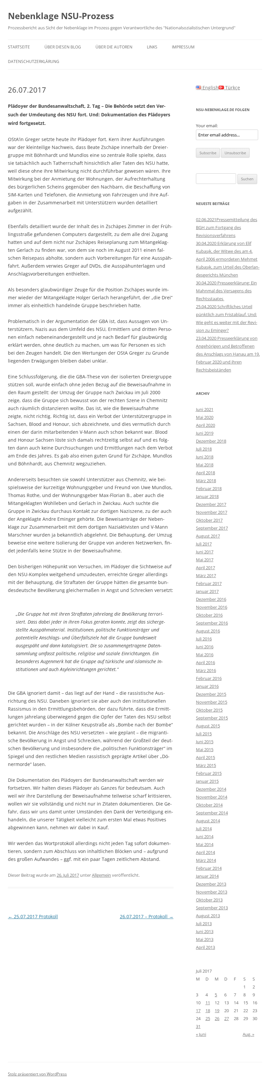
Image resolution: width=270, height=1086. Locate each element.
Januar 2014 (207, 876)
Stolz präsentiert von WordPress (37, 1074)
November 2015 (211, 702)
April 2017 (205, 568)
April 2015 (205, 757)
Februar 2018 (209, 488)
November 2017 (211, 512)
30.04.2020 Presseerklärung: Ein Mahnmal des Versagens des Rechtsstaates (226, 291)
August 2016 (208, 631)
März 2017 (206, 575)
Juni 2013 (204, 931)
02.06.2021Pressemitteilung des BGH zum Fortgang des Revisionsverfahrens (226, 227)
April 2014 (205, 852)
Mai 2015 (204, 749)
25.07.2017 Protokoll (33, 916)
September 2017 (212, 528)
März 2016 (206, 670)
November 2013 (211, 892)
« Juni (201, 1034)
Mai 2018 (204, 465)
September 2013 (212, 908)
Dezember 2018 (211, 441)
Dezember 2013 (211, 884)
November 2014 (211, 797)
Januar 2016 (207, 686)
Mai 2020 (204, 417)
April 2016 (205, 662)
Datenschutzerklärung (33, 61)
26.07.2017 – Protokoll (147, 916)
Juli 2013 (204, 923)
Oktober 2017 (209, 520)
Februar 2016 (209, 678)
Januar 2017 (207, 591)
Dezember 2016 (211, 599)
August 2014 (208, 821)
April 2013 (205, 947)
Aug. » (248, 1034)
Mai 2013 (204, 939)
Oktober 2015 (209, 710)
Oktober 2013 (209, 900)
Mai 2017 (204, 560)
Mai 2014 (204, 844)
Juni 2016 (204, 647)
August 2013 (208, 916)
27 (226, 1018)
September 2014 (212, 813)
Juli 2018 (204, 449)
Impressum (183, 47)
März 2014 (206, 860)
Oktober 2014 (209, 805)
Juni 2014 (204, 836)
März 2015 (206, 765)
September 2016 (212, 623)
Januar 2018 (207, 496)
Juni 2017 (204, 552)
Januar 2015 (207, 781)
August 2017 (208, 536)
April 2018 (205, 473)
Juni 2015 (204, 742)
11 (207, 1003)
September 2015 (212, 718)
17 (198, 1010)
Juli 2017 (204, 544)
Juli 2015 (204, 734)
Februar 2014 (209, 868)
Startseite (19, 47)
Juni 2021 (204, 409)
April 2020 (205, 425)
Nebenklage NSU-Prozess (61, 16)
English (210, 87)
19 (217, 1010)
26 (217, 1018)
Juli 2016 (204, 639)
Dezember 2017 (211, 504)
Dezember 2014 (211, 789)
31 (198, 1026)
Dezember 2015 (211, 694)
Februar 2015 (209, 773)
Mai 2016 (204, 655)
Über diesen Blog (62, 47)
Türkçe (232, 87)
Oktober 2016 (209, 615)
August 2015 (208, 726)
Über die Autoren (113, 47)
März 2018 (206, 481)
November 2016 (211, 607)
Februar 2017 (209, 583)
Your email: (207, 126)
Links (152, 47)
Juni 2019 (204, 433)
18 (207, 1010)
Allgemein (101, 875)
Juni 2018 (204, 457)
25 (207, 1018)
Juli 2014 (204, 829)
